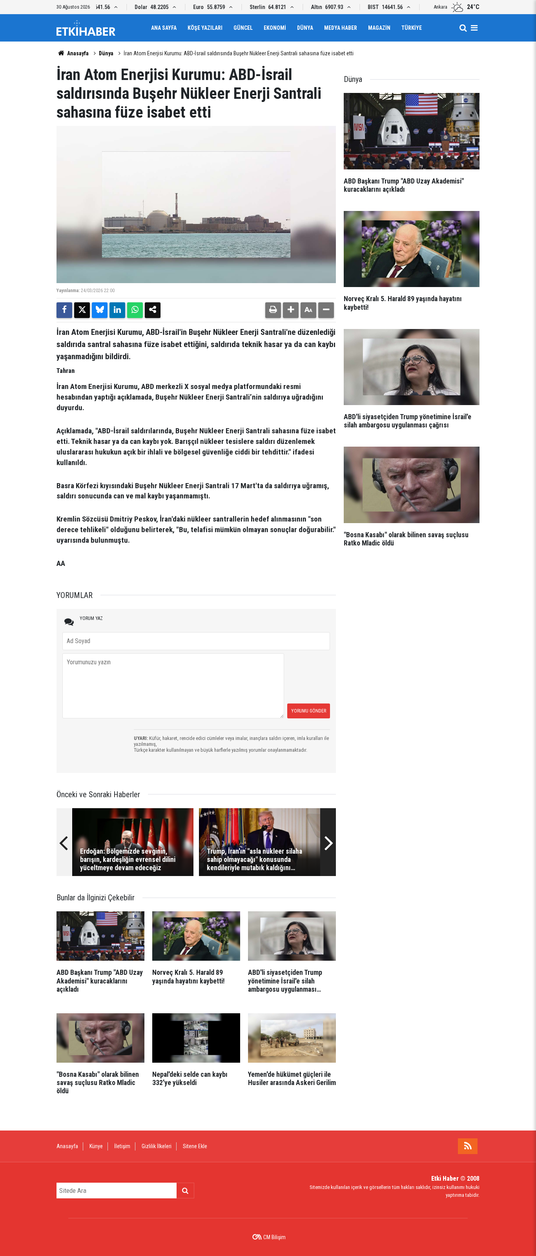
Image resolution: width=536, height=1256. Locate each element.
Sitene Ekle (195, 1146)
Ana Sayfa (164, 28)
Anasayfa (77, 53)
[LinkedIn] (117, 310)
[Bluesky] (100, 310)
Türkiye (411, 28)
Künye (96, 1146)
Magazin (379, 28)
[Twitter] (82, 310)
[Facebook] (64, 310)
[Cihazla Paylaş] (152, 310)
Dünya (305, 28)
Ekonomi (275, 28)
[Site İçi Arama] (463, 28)
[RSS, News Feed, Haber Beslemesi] (468, 1146)
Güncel (243, 28)
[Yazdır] (273, 310)
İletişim (122, 1146)
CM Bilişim (274, 1237)
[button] (291, 310)
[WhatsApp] (135, 310)
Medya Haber (340, 28)
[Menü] (474, 28)
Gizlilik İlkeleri (156, 1146)
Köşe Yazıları (205, 28)
